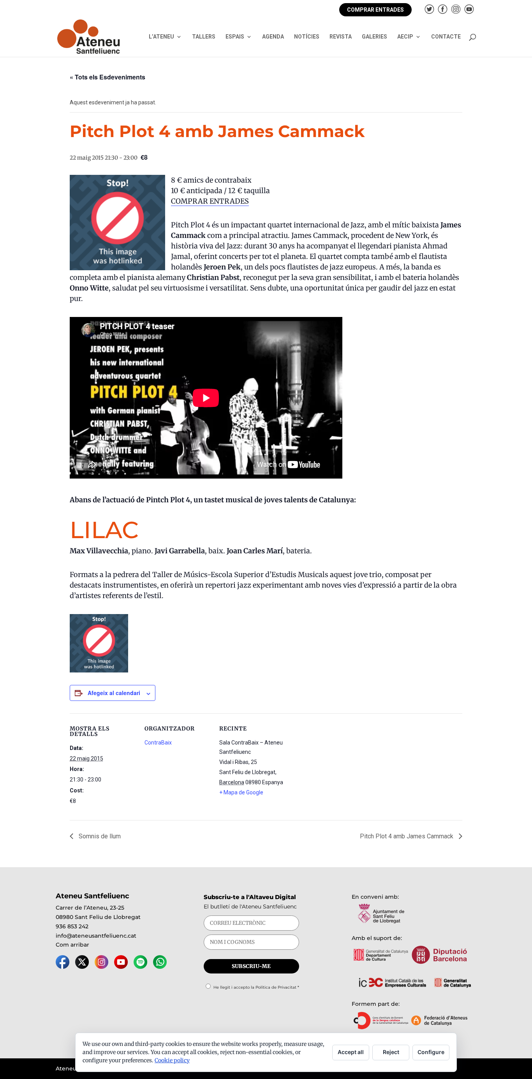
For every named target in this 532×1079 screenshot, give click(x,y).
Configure (430, 1052)
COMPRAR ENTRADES (375, 10)
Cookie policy (172, 1060)
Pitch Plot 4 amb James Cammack (407, 836)
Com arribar (72, 944)
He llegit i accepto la (256, 987)
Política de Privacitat (275, 987)
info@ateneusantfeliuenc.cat (96, 935)
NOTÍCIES (306, 37)
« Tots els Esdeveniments (107, 76)
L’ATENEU (161, 37)
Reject (391, 1052)
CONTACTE (446, 37)
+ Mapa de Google (241, 792)
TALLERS (203, 37)
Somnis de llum (99, 836)
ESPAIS (234, 37)
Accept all (351, 1052)
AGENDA (273, 37)
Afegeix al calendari (114, 693)
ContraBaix (158, 742)
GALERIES (374, 37)
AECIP (405, 37)
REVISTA (340, 37)
